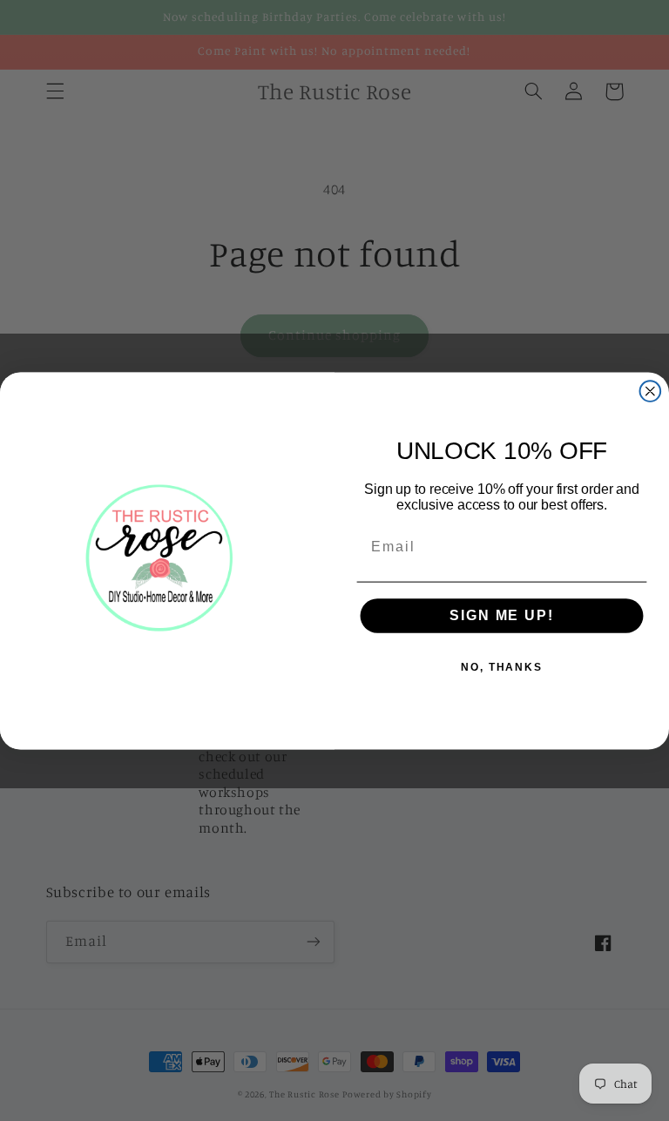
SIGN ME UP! (501, 615)
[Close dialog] (650, 391)
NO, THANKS (502, 667)
